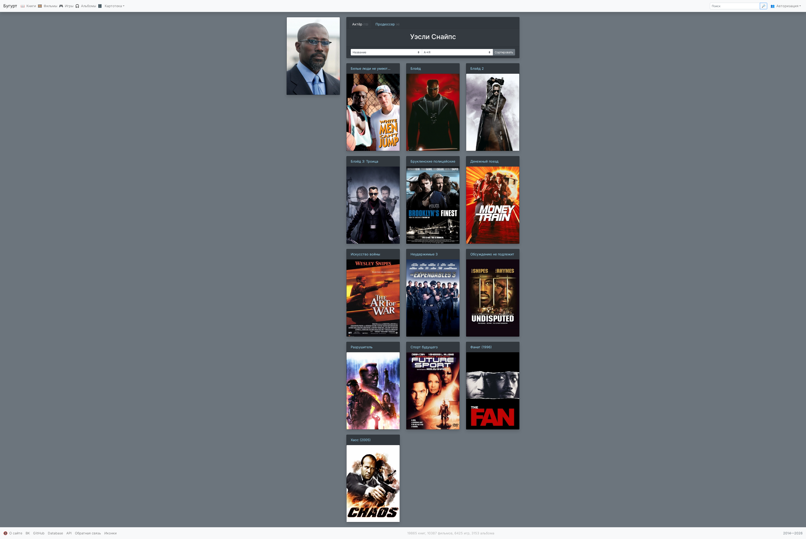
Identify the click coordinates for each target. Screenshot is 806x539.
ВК (28, 533)
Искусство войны (365, 254)
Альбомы (88, 6)
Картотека (113, 6)
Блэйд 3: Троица (364, 161)
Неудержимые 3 (424, 254)
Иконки (110, 533)
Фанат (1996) (481, 347)
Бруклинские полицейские (433, 161)
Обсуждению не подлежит (492, 254)
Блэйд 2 (477, 68)
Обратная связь (88, 533)
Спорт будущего (424, 347)
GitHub (38, 533)
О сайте (15, 533)
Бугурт (10, 5)
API (69, 533)
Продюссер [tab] (388, 24)
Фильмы (50, 6)
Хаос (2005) (361, 440)
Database (55, 533)
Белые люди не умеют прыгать (369, 68)
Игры (69, 6)
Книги (31, 6)
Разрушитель (362, 347)
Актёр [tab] (360, 24)
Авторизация (787, 6)
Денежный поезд (484, 161)
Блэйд (416, 68)
